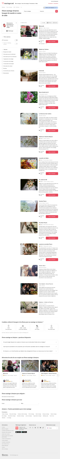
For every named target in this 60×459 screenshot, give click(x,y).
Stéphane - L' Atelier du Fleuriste (46, 302)
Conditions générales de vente (8, 430)
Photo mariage (31, 414)
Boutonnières (6, 73)
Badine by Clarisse (44, 49)
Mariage (3, 7)
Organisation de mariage (8, 59)
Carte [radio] (56, 22)
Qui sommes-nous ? (5, 443)
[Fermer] (16, 22)
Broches (5, 68)
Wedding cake (45, 415)
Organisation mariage (37, 415)
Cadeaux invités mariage (22, 414)
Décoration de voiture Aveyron (8, 396)
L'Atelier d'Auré (42, 265)
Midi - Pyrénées (17, 7)
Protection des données (6, 432)
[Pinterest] (35, 428)
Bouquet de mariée (7, 51)
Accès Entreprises (54, 1)
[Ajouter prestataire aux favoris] (36, 27)
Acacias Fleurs (42, 201)
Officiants (3, 417)
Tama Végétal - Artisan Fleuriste (46, 284)
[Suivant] (58, 375)
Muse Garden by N (44, 92)
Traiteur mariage (5, 414)
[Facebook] (30, 428)
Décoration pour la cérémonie (9, 54)
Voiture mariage (53, 414)
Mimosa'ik (41, 26)
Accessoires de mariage (8, 61)
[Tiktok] (43, 428)
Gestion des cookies (6, 434)
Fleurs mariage (9, 7)
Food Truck (52, 415)
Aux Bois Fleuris (43, 222)
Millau (22, 403)
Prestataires (32, 3)
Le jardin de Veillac (44, 158)
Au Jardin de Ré (43, 179)
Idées (36, 3)
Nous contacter (52, 41)
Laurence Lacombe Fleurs (45, 244)
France (50, 428)
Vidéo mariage (38, 414)
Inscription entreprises (6, 442)
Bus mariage (4, 415)
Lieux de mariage (25, 3)
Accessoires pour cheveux (9, 70)
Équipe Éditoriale (5, 445)
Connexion (50, 3)
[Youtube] (40, 428)
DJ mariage (9, 417)
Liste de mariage (29, 415)
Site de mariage (5, 448)
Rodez (3, 403)
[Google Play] (24, 432)
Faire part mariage (12, 414)
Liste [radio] (44, 22)
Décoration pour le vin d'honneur (10, 56)
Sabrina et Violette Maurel (46, 136)
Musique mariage (46, 414)
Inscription (56, 3)
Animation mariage (20, 415)
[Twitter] (33, 428)
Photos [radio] (50, 22)
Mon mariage (18, 3)
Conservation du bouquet (9, 63)
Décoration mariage (11, 415)
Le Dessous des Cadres (45, 113)
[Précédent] (2, 375)
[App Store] (18, 432)
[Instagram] (38, 428)
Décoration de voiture (8, 66)
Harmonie (41, 70)
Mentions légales (5, 428)
